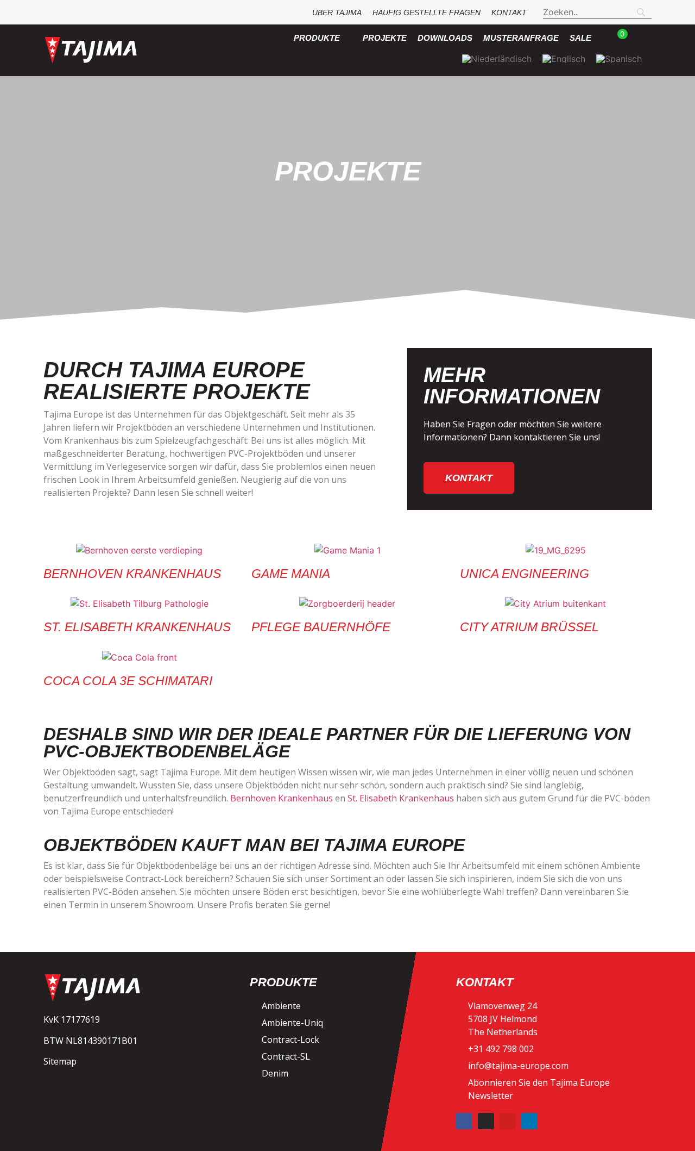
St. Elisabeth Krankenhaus (137, 627)
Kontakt (509, 12)
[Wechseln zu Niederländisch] (497, 58)
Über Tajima (337, 12)
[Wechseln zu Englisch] (564, 58)
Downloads (445, 37)
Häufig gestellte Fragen (426, 12)
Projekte (385, 37)
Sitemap (60, 1061)
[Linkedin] (529, 1121)
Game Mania (290, 574)
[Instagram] (486, 1121)
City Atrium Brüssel (529, 627)
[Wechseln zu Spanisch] (619, 58)
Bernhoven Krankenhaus (132, 574)
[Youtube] (508, 1121)
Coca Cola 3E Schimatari (127, 681)
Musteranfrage (521, 37)
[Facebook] (464, 1121)
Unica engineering (524, 574)
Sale (580, 37)
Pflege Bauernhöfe (320, 627)
